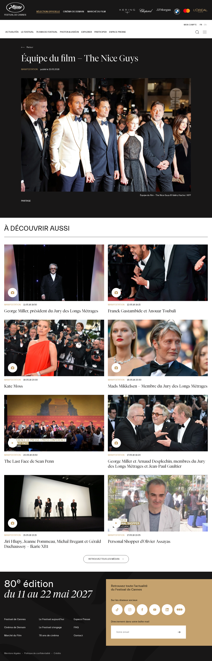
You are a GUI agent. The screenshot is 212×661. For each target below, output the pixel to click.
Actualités (11, 32)
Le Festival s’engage (50, 627)
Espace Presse (117, 32)
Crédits (57, 653)
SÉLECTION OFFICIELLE (48, 11)
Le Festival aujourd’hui (51, 619)
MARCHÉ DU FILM (96, 11)
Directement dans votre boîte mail (130, 621)
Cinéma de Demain (15, 627)
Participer (100, 32)
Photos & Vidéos (69, 32)
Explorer (86, 32)
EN (205, 25)
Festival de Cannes (15, 619)
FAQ (76, 627)
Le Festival (27, 32)
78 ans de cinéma (49, 635)
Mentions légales (12, 653)
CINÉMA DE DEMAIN (73, 11)
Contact (78, 635)
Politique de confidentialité (37, 653)
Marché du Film (13, 635)
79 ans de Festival (46, 32)
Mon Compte (190, 25)
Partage (26, 201)
